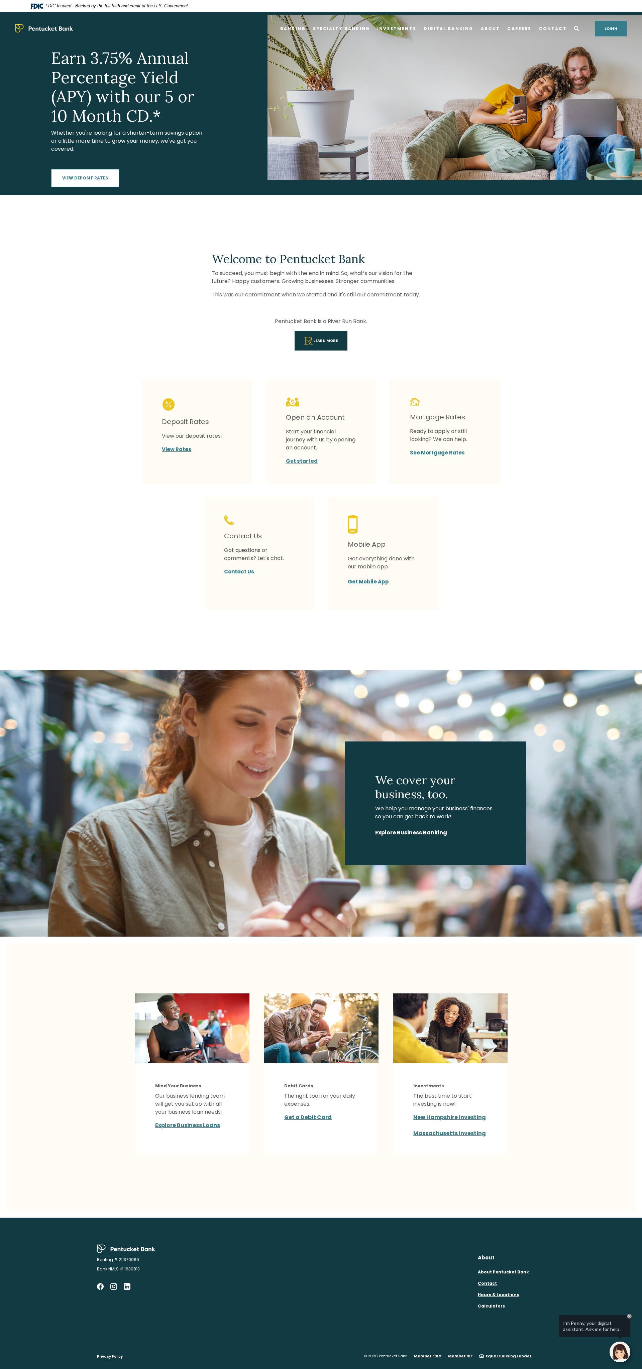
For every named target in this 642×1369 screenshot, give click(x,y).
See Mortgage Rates (437, 452)
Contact (487, 1283)
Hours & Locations (498, 1294)
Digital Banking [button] (448, 28)
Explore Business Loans (187, 1125)
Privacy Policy (110, 1356)
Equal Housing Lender (509, 1356)
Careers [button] (519, 28)
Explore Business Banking (411, 832)
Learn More (330, 339)
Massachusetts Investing (449, 1133)
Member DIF (460, 1356)
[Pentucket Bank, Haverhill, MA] (44, 28)
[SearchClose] (576, 28)
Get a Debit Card (308, 1117)
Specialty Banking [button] (341, 28)
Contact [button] (553, 28)
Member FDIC (427, 1356)
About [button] (490, 28)
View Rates (176, 449)
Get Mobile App (368, 581)
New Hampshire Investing (449, 1117)
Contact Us (239, 571)
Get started (302, 460)
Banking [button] (293, 28)
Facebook (100, 1286)
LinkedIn (127, 1286)
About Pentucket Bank (503, 1272)
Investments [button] (396, 28)
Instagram (113, 1286)
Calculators (491, 1306)
